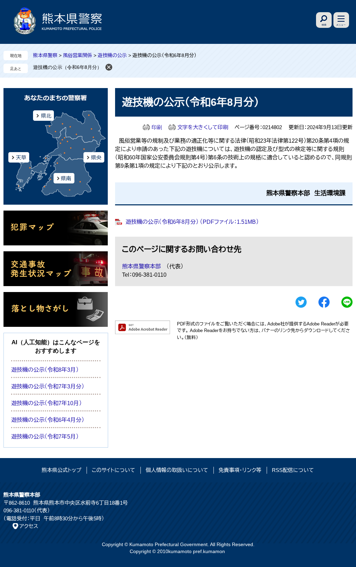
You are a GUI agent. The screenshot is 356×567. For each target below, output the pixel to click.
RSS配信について (293, 470)
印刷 (157, 127)
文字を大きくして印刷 (202, 127)
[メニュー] (341, 20)
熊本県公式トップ (61, 470)
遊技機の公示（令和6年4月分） (47, 420)
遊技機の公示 (112, 55)
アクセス (28, 526)
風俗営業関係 (77, 55)
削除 (108, 67)
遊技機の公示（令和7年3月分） (47, 386)
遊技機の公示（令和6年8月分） (67, 67)
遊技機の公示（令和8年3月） (45, 370)
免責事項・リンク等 (240, 470)
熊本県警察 (45, 55)
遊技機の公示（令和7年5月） (45, 437)
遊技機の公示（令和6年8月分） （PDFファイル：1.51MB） (192, 222)
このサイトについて (113, 470)
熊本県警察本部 (141, 266)
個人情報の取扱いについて (177, 470)
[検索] (324, 20)
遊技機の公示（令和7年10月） (46, 403)
